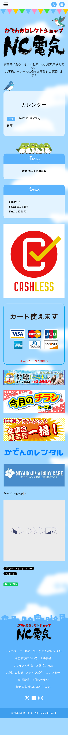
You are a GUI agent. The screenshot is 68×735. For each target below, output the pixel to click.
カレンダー (53, 672)
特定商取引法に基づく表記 (33, 686)
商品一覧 (30, 651)
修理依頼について (26, 658)
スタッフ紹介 (34, 672)
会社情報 (23, 679)
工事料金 (46, 658)
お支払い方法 (44, 665)
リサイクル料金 (23, 665)
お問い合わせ (14, 672)
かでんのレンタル (50, 651)
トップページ (13, 651)
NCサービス (26, 713)
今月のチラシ (40, 679)
